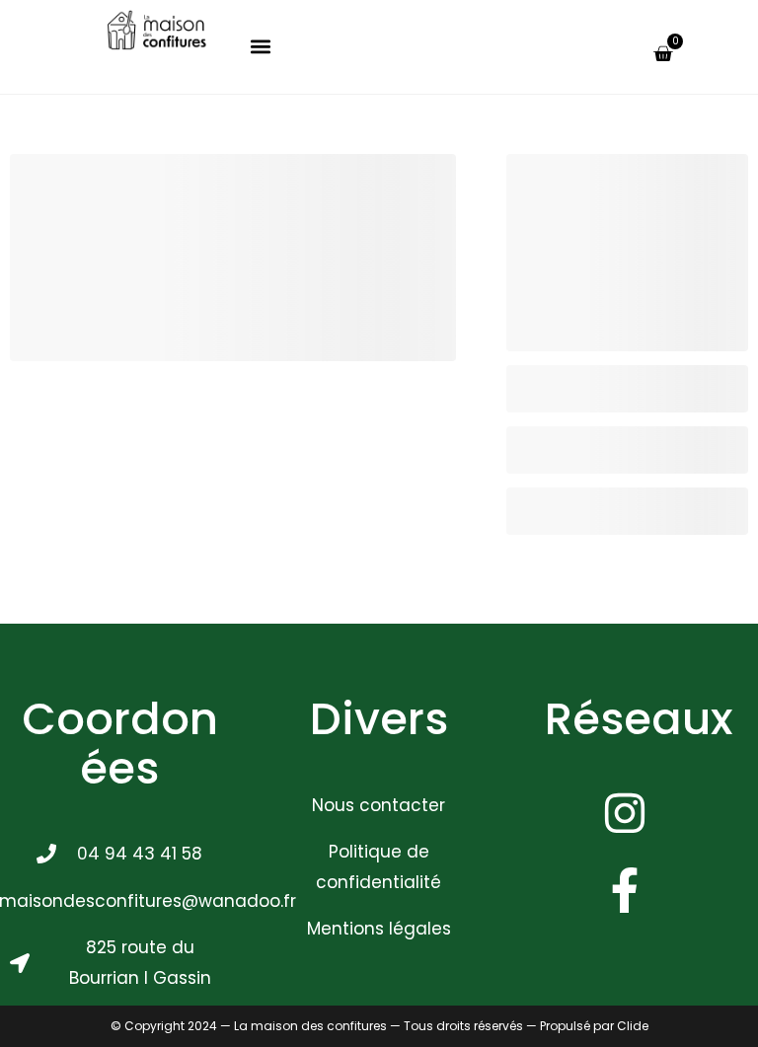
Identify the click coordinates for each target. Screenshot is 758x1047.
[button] (261, 47)
